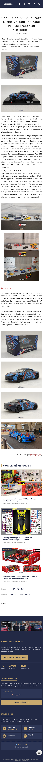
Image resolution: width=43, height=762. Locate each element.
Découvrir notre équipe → (15, 657)
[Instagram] (24, 4)
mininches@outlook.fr (12, 695)
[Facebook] (19, 4)
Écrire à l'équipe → (21, 702)
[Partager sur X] (14, 589)
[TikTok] (34, 4)
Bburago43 (14, 595)
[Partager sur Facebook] (10, 589)
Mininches (7, 759)
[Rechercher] (39, 4)
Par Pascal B (25, 595)
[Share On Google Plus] (22, 589)
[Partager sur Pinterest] (18, 589)
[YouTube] (29, 4)
